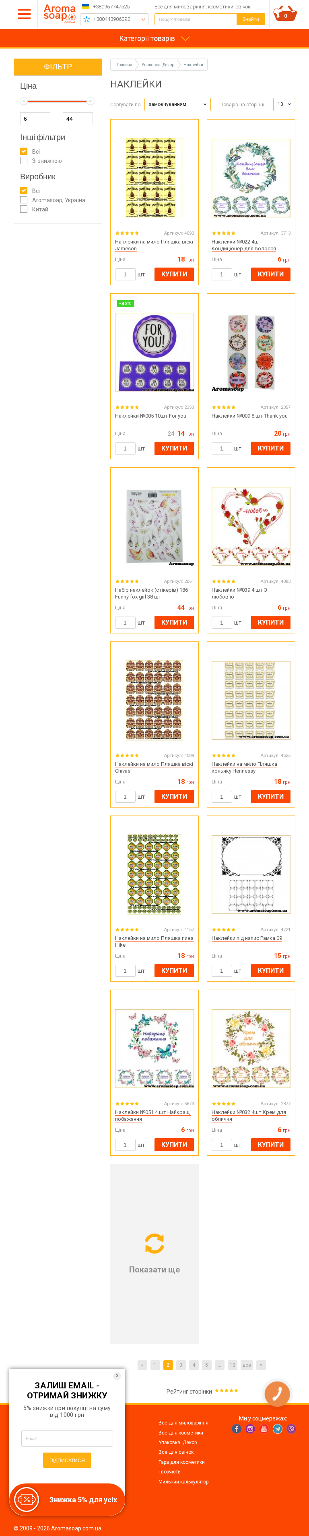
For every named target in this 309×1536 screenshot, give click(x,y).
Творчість (169, 1472)
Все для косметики (181, 1433)
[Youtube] (264, 1429)
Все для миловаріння (183, 1423)
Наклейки (193, 65)
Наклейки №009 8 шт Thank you (250, 416)
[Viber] (291, 1429)
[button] (177, 104)
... (219, 1365)
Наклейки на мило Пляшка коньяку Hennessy (244, 767)
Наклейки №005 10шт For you (150, 416)
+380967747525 (111, 6)
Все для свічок (176, 1452)
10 (232, 1365)
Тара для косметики (182, 1462)
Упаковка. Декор (178, 1442)
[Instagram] (250, 1429)
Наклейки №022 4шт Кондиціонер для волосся (244, 245)
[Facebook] (236, 1429)
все (247, 1365)
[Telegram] (277, 1429)
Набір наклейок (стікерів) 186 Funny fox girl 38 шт (151, 593)
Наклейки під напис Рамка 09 (247, 938)
